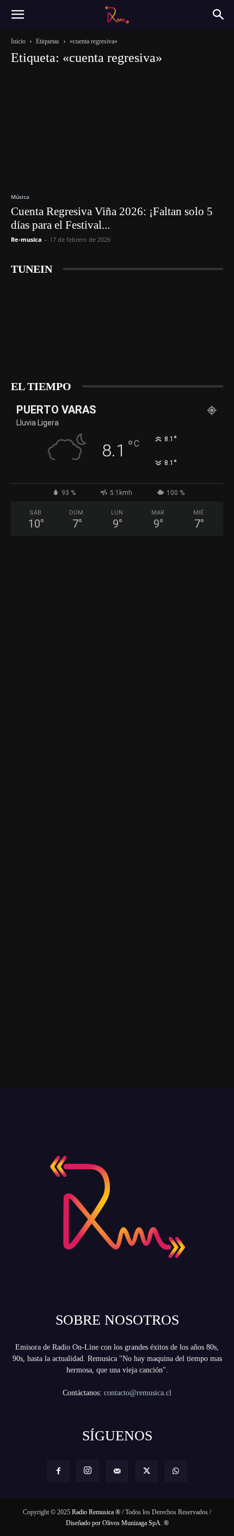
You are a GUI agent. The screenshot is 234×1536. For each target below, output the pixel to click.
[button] (17, 14)
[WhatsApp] (176, 1471)
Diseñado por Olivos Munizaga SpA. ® (117, 1523)
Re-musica (26, 239)
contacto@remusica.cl (137, 1393)
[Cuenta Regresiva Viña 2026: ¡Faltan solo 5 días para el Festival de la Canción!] (117, 129)
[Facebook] (58, 1471)
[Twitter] (146, 1471)
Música (20, 196)
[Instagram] (87, 1471)
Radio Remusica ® (96, 1512)
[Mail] (117, 1471)
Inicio (18, 41)
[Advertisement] (117, 632)
